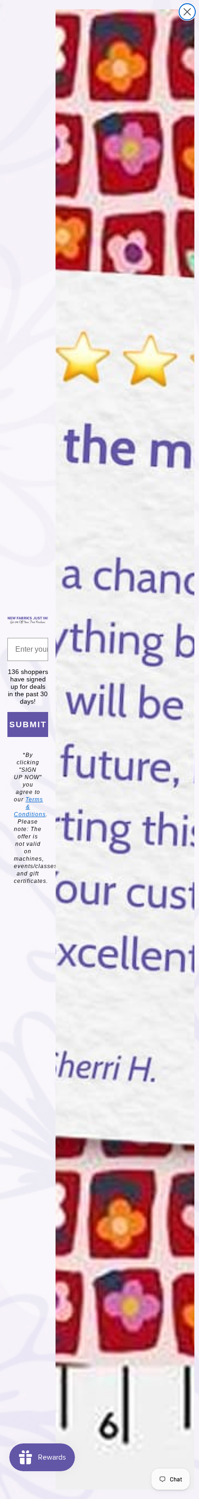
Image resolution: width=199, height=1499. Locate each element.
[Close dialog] (187, 12)
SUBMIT (28, 724)
